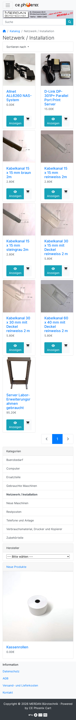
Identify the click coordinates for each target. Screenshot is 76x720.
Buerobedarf (14, 460)
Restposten (13, 511)
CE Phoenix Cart (40, 708)
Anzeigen (15, 123)
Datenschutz (11, 671)
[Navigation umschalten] (8, 5)
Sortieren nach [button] (16, 47)
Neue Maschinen (17, 503)
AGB (5, 678)
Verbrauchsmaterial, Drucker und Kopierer (34, 529)
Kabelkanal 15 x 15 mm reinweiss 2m (55, 172)
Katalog (15, 31)
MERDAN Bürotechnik (43, 704)
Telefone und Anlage (20, 520)
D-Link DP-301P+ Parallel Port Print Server (56, 97)
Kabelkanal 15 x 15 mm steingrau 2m (17, 245)
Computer (13, 468)
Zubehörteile (14, 537)
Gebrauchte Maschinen (21, 486)
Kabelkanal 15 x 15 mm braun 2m (18, 172)
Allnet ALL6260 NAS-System (19, 95)
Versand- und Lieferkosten (20, 685)
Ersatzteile (13, 477)
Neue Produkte (16, 567)
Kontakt (8, 692)
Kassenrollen (17, 647)
